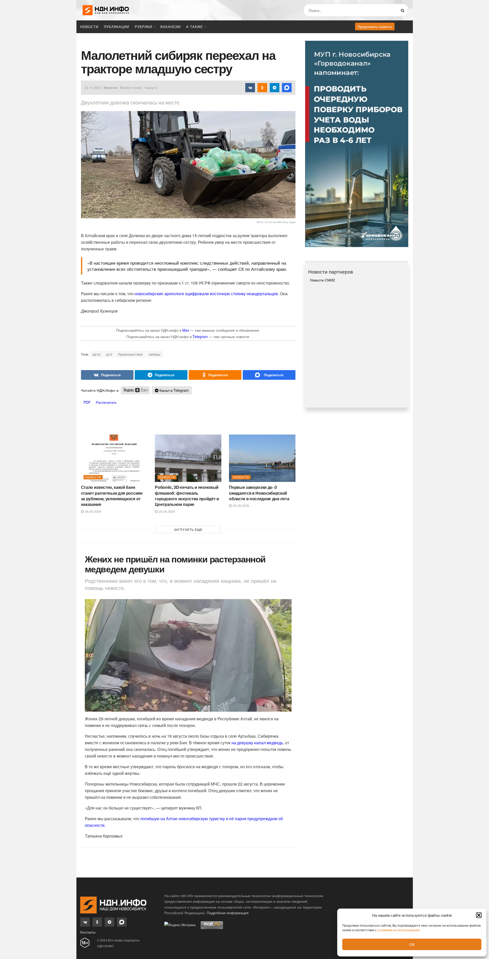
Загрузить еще (188, 529)
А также (194, 26)
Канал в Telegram (173, 390)
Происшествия (130, 354)
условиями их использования (398, 930)
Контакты (88, 932)
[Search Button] (403, 10)
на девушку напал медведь (257, 743)
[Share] (107, 375)
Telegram (200, 336)
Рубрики (143, 26)
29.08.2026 (92, 511)
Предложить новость (375, 26)
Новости (89, 26)
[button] (478, 915)
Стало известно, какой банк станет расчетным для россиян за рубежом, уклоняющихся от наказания (112, 495)
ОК (412, 944)
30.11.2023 (93, 87)
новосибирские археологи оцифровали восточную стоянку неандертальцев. (206, 293)
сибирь (154, 354)
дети (97, 354)
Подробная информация (228, 912)
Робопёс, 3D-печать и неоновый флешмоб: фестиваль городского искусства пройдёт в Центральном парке (187, 495)
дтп (109, 354)
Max (185, 330)
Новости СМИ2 (322, 279)
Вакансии (170, 26)
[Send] (269, 375)
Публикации (116, 26)
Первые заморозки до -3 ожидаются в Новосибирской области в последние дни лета (259, 493)
